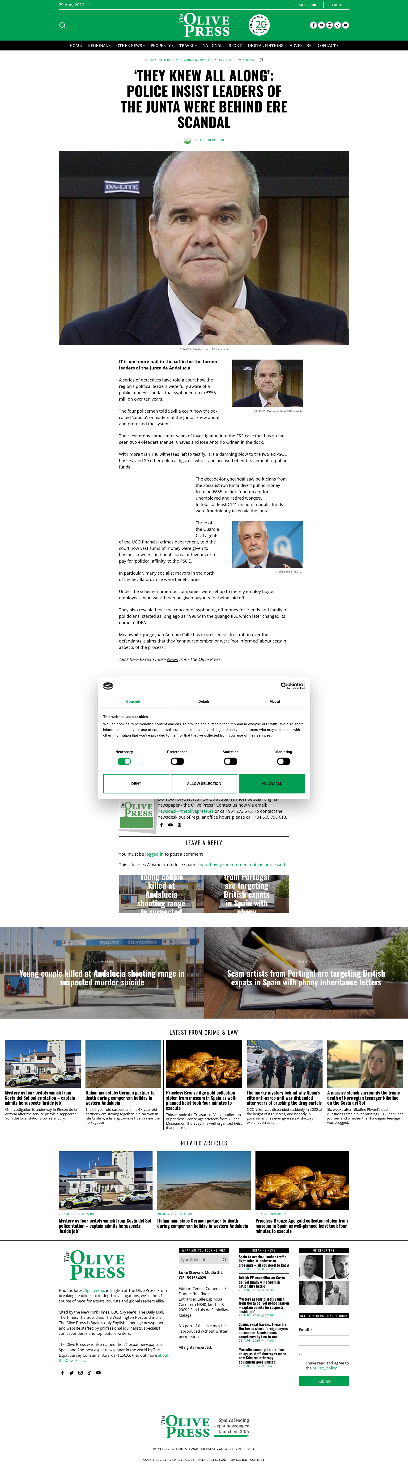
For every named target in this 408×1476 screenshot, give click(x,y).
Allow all (272, 784)
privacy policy (325, 1368)
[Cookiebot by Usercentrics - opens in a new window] (284, 686)
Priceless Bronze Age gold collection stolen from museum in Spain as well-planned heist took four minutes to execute (201, 1100)
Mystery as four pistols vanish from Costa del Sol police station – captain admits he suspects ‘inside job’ (40, 1097)
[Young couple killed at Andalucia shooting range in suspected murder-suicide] (161, 894)
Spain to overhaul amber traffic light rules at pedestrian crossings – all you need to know (264, 1261)
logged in (154, 854)
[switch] (177, 761)
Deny (136, 784)
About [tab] (275, 701)
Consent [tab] (133, 701)
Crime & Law (194, 60)
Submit (324, 1381)
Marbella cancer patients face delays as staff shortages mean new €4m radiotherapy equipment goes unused (262, 1355)
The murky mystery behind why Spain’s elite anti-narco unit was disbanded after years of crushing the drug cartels (284, 1097)
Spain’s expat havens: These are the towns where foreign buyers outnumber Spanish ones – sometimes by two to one (263, 1330)
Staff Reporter (211, 140)
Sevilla (225, 60)
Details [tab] (204, 701)
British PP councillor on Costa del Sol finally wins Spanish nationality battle (262, 1282)
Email (305, 1329)
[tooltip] (313, 25)
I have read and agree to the (327, 1366)
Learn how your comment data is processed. (242, 864)
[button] (224, 1259)
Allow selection (204, 784)
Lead (212, 60)
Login (337, 5)
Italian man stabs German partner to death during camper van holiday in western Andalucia (120, 1097)
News (172, 659)
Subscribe (308, 5)
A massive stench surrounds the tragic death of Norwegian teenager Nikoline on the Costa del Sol (363, 1097)
